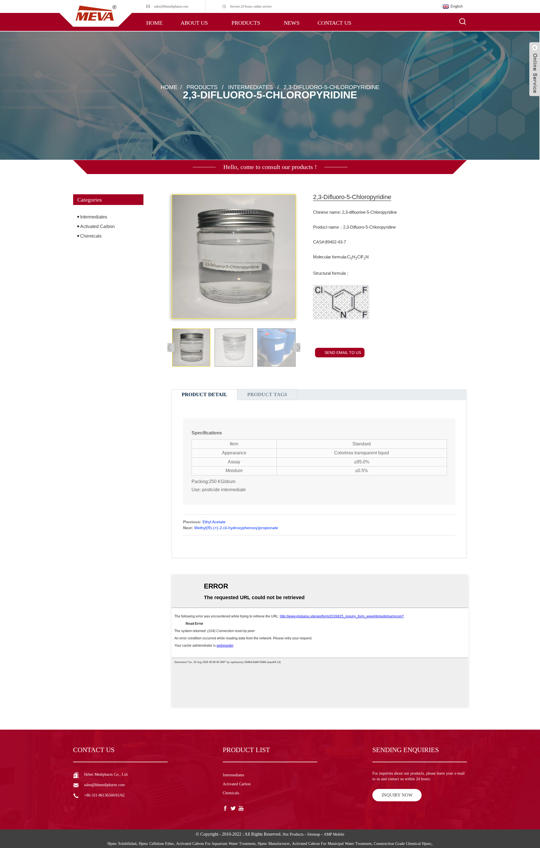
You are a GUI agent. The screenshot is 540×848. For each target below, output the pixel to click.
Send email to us (343, 352)
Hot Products (293, 834)
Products (245, 23)
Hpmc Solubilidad (121, 844)
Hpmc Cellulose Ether (156, 844)
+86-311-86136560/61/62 (104, 795)
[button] (108, 265)
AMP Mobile (334, 834)
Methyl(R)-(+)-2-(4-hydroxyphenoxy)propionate (236, 528)
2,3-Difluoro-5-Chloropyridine (331, 87)
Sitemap (313, 834)
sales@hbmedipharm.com (171, 6)
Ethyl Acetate (214, 522)
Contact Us (334, 23)
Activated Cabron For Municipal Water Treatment (332, 844)
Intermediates (250, 87)
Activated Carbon (97, 226)
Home (154, 23)
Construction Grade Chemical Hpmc (402, 844)
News (292, 23)
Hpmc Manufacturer (274, 844)
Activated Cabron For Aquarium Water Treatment (215, 844)
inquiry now (397, 795)
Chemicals (91, 236)
